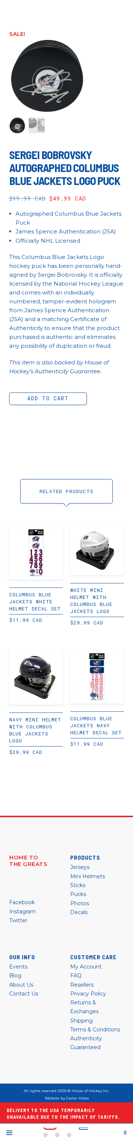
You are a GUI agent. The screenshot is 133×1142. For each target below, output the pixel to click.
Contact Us (23, 993)
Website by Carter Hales (67, 1098)
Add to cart (47, 398)
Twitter (18, 920)
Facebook (22, 902)
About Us (21, 984)
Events (18, 966)
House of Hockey (65, 1133)
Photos (79, 903)
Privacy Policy (88, 993)
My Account (86, 966)
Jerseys (79, 867)
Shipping (81, 1020)
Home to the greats (28, 861)
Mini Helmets (87, 876)
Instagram (22, 911)
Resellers (81, 984)
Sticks (77, 885)
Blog (15, 975)
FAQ (76, 975)
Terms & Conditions (95, 1029)
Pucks (78, 894)
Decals (79, 912)
